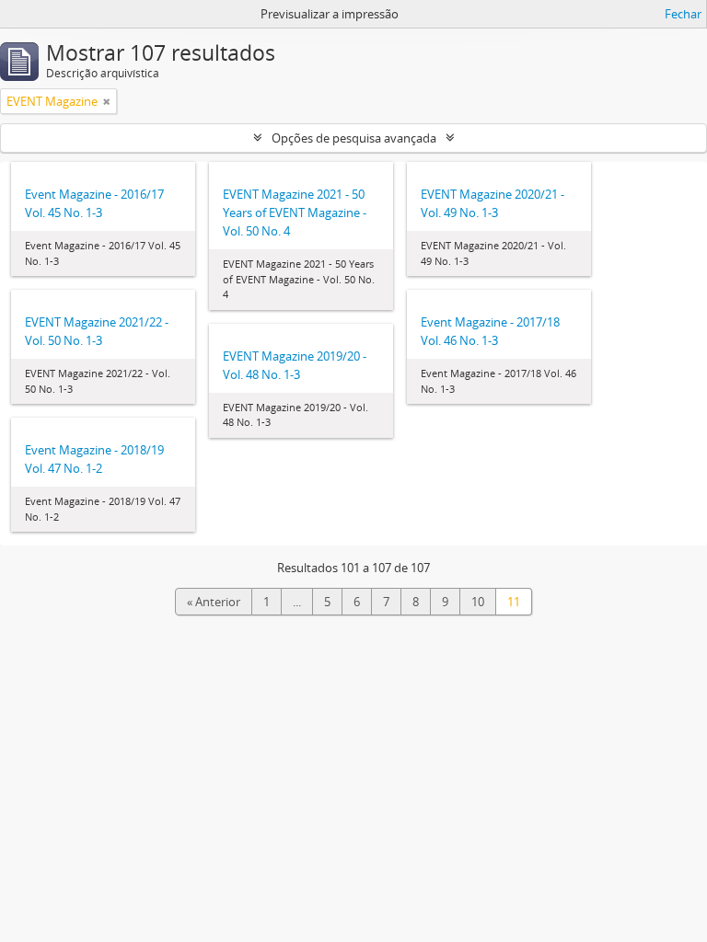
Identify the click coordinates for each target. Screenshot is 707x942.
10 (477, 601)
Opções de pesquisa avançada (354, 138)
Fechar (683, 14)
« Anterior (213, 601)
